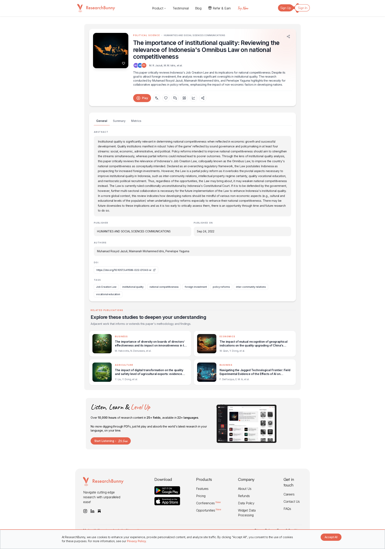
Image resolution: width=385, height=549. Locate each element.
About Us (244, 489)
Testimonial (180, 8)
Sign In (302, 8)
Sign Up (285, 8)
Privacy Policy (136, 541)
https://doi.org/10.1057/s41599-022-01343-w (123, 269)
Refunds (244, 496)
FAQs (287, 509)
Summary (119, 121)
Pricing (201, 496)
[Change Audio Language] (156, 98)
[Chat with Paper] (175, 98)
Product (157, 8)
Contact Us (292, 501)
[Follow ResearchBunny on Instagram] (85, 511)
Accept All (331, 537)
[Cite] (184, 98)
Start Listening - (110, 441)
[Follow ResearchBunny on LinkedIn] (92, 511)
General (101, 121)
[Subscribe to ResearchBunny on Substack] (99, 511)
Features (202, 489)
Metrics (136, 121)
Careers (289, 494)
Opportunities (208, 510)
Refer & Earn (222, 8)
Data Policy (246, 503)
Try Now (242, 8)
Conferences (208, 503)
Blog (198, 8)
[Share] (288, 36)
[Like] (123, 63)
